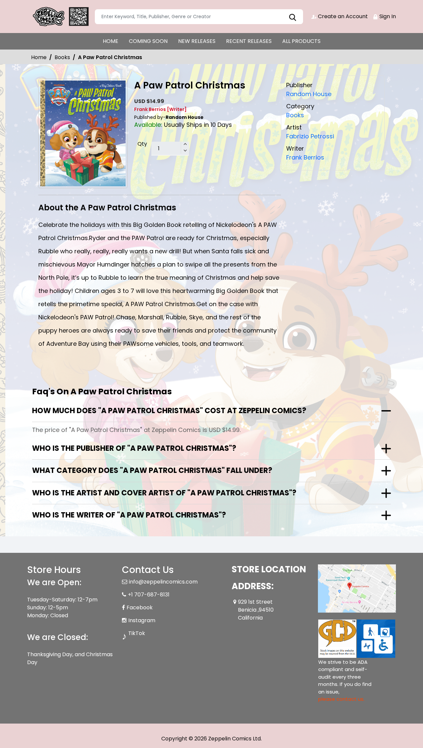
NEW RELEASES (196, 41)
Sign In (387, 16)
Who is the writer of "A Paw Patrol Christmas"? (129, 515)
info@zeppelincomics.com (163, 582)
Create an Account (342, 16)
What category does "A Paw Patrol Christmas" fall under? (152, 470)
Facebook (140, 607)
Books (62, 57)
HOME (110, 41)
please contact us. (341, 698)
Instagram (141, 620)
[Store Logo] (60, 16)
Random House (308, 94)
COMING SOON (148, 41)
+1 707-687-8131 (149, 594)
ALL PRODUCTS (301, 41)
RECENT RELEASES (249, 41)
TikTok (136, 633)
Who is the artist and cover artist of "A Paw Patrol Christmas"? (164, 493)
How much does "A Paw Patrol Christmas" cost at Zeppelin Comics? (169, 411)
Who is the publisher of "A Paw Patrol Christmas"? (134, 448)
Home (39, 57)
